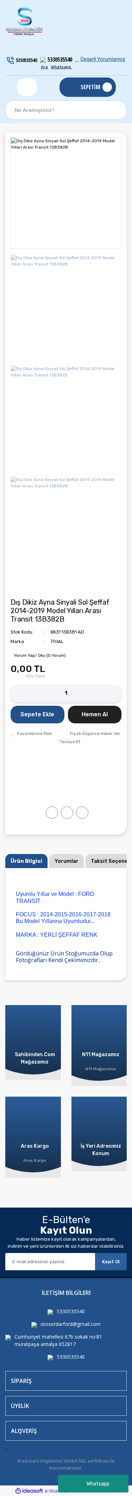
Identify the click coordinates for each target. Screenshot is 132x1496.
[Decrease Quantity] (16, 693)
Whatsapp (98, 1484)
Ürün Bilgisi (26, 861)
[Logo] (24, 22)
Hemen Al (95, 714)
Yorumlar (66, 861)
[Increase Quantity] (116, 693)
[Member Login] (27, 87)
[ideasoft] (29, 1491)
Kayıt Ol (111, 1261)
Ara (44, 66)
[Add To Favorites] (32, 733)
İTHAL (57, 641)
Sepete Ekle (37, 714)
